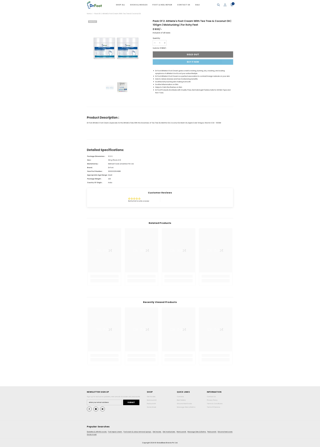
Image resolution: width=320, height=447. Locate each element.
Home (89, 13)
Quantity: (156, 38)
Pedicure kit (212, 432)
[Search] (218, 4)
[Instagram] (96, 409)
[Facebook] (89, 409)
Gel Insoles (157, 432)
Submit (131, 402)
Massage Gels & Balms (197, 432)
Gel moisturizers (169, 432)
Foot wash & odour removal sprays (138, 432)
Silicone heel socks (225, 432)
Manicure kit (181, 432)
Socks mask (91, 434)
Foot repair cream (115, 432)
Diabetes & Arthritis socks (97, 432)
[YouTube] (102, 409)
